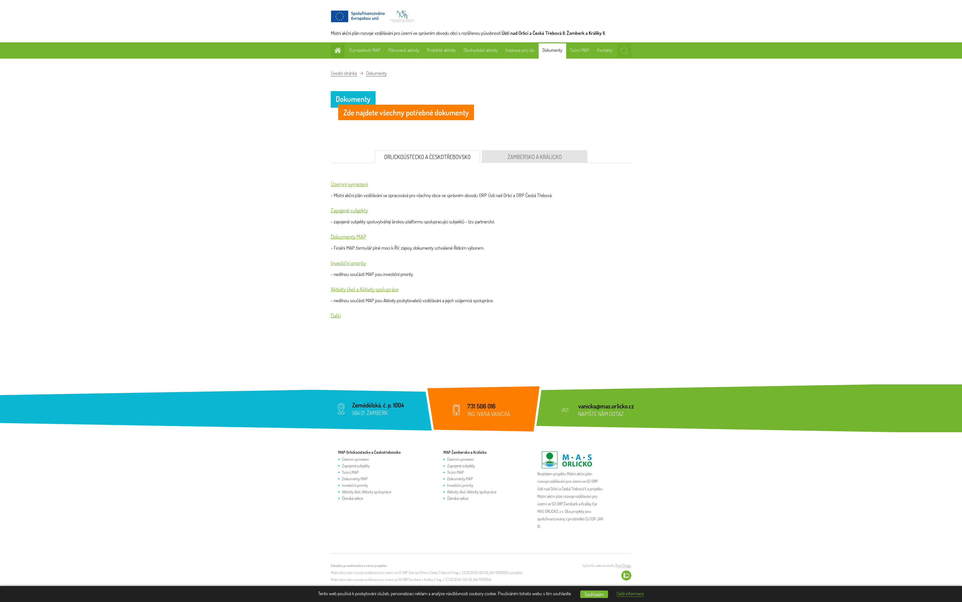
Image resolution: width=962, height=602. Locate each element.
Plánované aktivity (403, 50)
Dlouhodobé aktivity (480, 50)
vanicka (587, 406)
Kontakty (605, 50)
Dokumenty (552, 50)
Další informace (630, 593)
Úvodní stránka (344, 73)
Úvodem (338, 51)
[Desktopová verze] (626, 575)
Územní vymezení (349, 184)
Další (336, 315)
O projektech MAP (364, 50)
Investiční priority (348, 263)
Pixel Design (623, 565)
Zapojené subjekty (349, 210)
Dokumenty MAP (348, 236)
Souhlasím (594, 594)
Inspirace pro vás (520, 50)
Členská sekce (352, 498)
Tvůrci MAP (579, 50)
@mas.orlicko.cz (615, 406)
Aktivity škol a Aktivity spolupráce (365, 289)
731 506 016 (481, 406)
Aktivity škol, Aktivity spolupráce (366, 491)
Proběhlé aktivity (441, 50)
